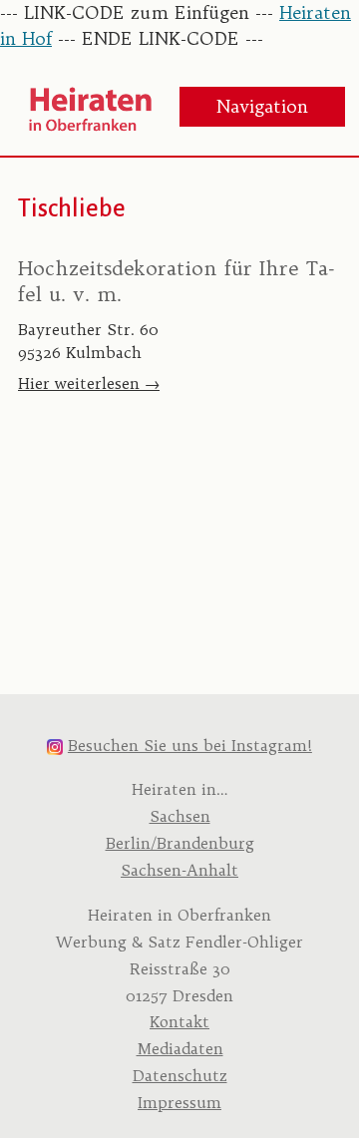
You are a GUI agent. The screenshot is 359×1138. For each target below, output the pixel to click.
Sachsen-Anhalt (179, 870)
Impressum (179, 1102)
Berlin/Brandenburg (180, 843)
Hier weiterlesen (89, 383)
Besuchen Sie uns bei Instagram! (190, 745)
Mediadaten (180, 1048)
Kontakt (179, 1021)
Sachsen (180, 816)
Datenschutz (180, 1075)
